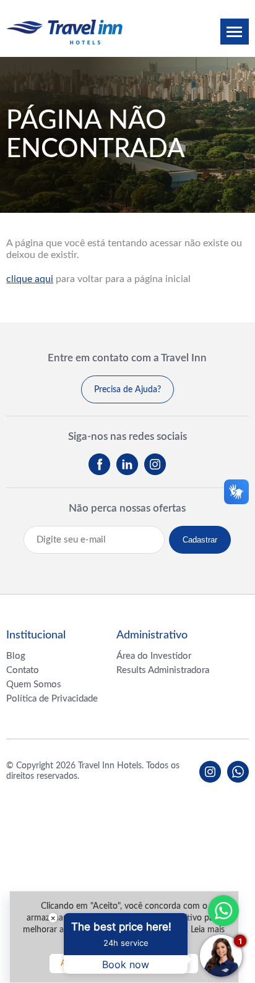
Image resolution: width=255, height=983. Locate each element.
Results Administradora (162, 670)
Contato (22, 670)
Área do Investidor (153, 656)
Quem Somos (33, 684)
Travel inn (64, 32)
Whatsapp (223, 910)
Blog (15, 656)
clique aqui (29, 279)
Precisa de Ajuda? (127, 389)
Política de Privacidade (52, 698)
